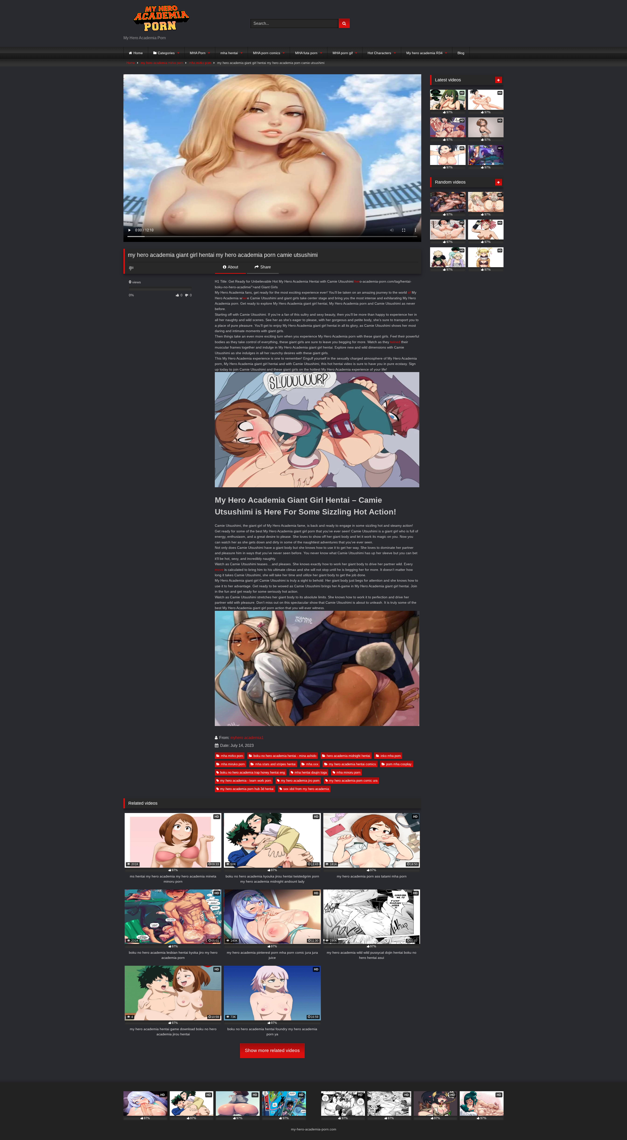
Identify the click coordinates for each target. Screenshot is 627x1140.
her (357, 281)
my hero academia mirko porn (162, 63)
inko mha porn (391, 756)
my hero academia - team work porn (245, 780)
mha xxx (312, 764)
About (232, 267)
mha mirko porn (200, 63)
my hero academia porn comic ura (353, 780)
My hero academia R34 (424, 53)
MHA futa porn (306, 53)
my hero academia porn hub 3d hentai (247, 789)
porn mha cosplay (398, 764)
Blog (461, 53)
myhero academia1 (247, 738)
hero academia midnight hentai (348, 756)
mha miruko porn (233, 764)
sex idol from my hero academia (306, 789)
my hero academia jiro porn (300, 780)
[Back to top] (611, 1125)
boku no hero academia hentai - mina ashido (284, 756)
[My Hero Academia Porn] (160, 19)
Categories (166, 53)
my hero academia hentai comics (352, 764)
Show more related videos (272, 1050)
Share (265, 267)
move (219, 570)
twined (395, 342)
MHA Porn (197, 53)
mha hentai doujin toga (311, 772)
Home (138, 53)
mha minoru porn (348, 772)
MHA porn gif (343, 53)
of (409, 292)
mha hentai (229, 53)
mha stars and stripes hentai (275, 764)
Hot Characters (379, 53)
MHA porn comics (266, 53)
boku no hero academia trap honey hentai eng (252, 772)
